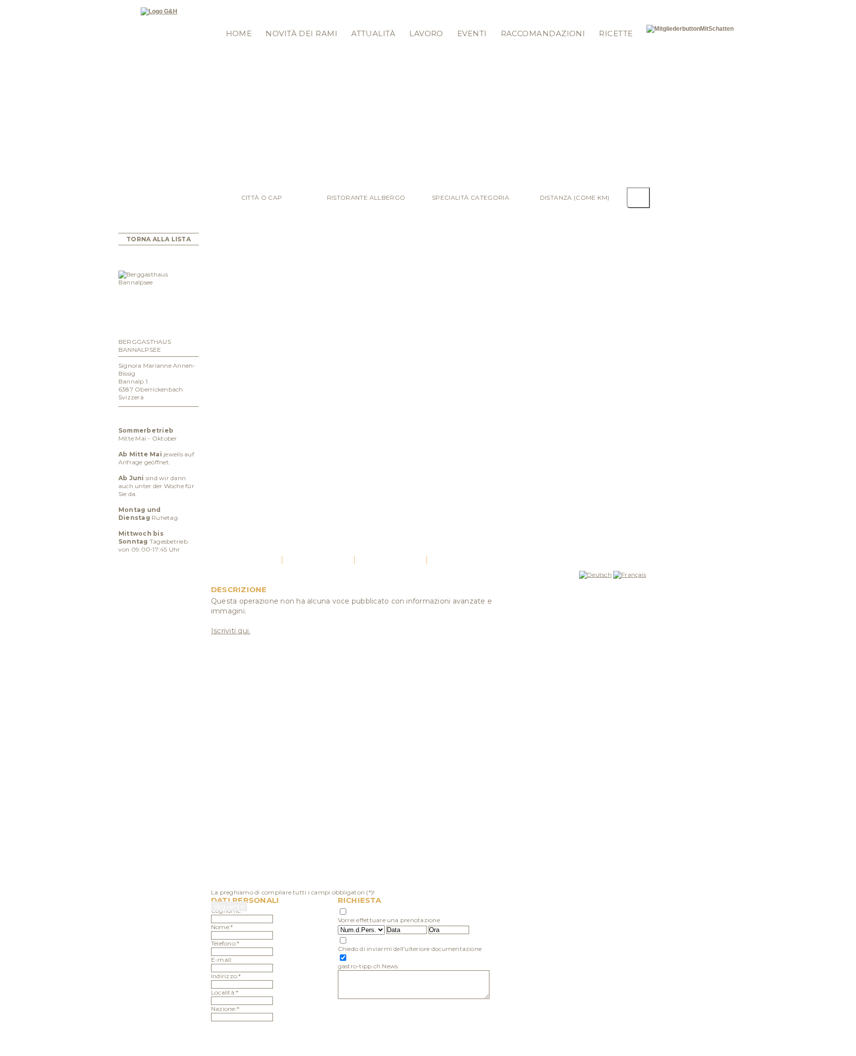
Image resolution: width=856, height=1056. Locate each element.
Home (239, 33)
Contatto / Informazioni (449, 6)
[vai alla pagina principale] (159, 11)
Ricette (616, 33)
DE (618, 6)
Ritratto (246, 559)
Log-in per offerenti (248, 6)
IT (638, 6)
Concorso (358, 6)
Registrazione (239, 19)
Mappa (394, 6)
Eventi (472, 33)
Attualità (373, 33)
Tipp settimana (311, 6)
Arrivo (390, 559)
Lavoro (426, 33)
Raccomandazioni (543, 33)
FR (629, 6)
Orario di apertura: (158, 416)
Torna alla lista (158, 239)
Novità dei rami (301, 33)
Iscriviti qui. (230, 630)
